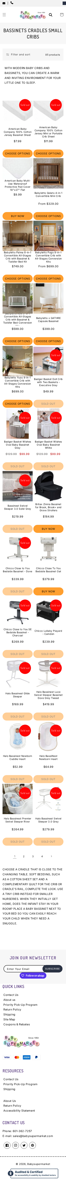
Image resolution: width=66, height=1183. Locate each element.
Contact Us (10, 995)
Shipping (9, 1014)
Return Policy (12, 1009)
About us (9, 999)
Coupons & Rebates (16, 1024)
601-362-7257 (22, 1131)
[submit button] (51, 15)
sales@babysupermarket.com (33, 1136)
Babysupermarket (38, 1164)
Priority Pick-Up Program (20, 1004)
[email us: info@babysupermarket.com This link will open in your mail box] (5, 3)
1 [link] (14, 856)
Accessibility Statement (19, 1110)
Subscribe (52, 968)
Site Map (9, 1019)
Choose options (17, 153)
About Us (9, 1101)
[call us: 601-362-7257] (12, 3)
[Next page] (51, 856)
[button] (4, 14)
